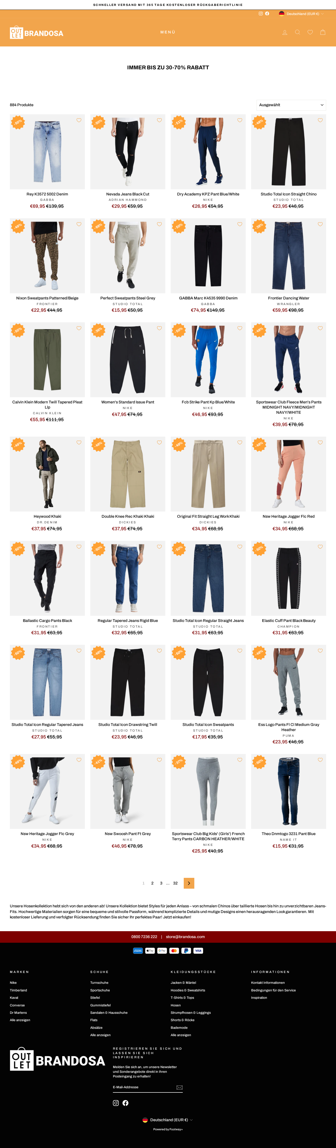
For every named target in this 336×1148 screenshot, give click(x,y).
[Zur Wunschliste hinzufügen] (79, 120)
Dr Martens (18, 1013)
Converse (17, 1005)
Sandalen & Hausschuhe (109, 1013)
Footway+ (176, 1129)
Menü (168, 32)
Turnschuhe (99, 983)
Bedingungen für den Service (273, 990)
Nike (13, 983)
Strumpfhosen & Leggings (191, 1013)
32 (175, 883)
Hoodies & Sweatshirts (188, 990)
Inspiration (259, 998)
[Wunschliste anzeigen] (310, 32)
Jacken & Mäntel (183, 983)
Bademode (179, 1028)
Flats (93, 1020)
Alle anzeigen (20, 1020)
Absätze (96, 1028)
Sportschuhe (100, 990)
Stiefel (95, 998)
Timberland (18, 990)
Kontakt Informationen (268, 983)
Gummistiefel (100, 1005)
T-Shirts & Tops (182, 998)
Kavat (14, 998)
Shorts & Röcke (183, 1020)
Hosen (176, 1005)
